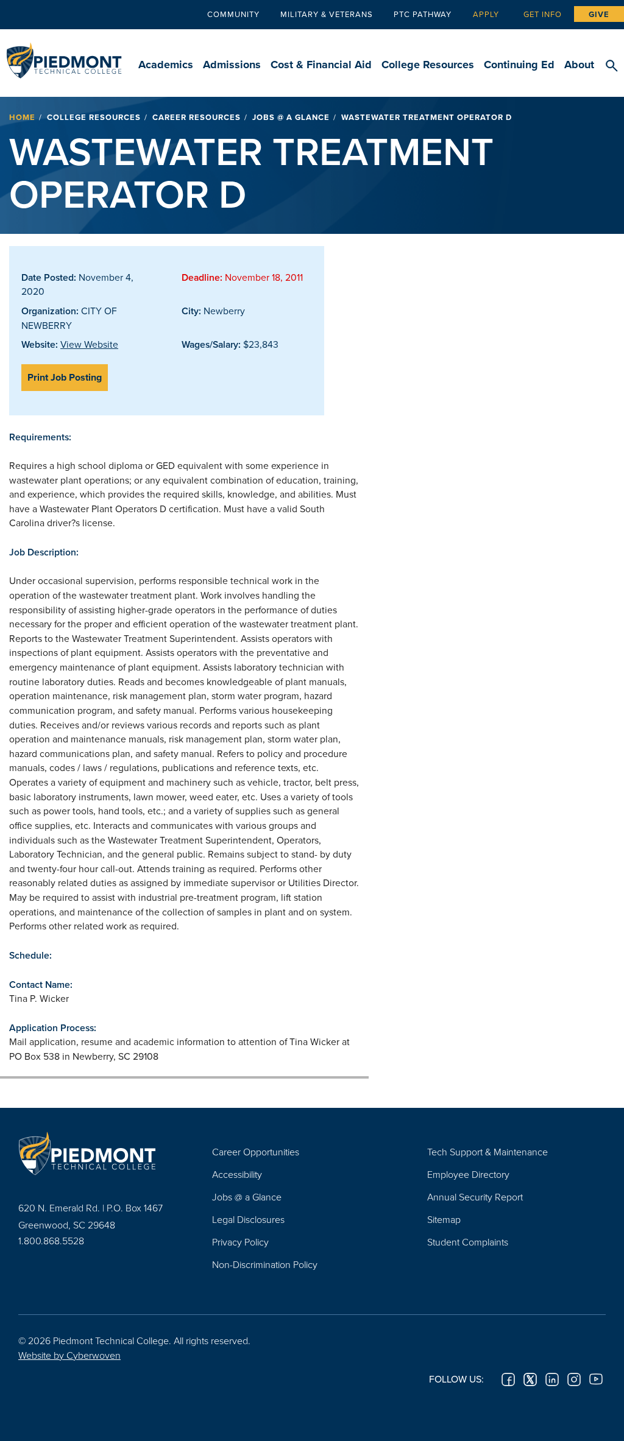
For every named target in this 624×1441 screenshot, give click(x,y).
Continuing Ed (519, 64)
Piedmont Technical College (64, 54)
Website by (69, 1355)
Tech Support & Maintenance (487, 1151)
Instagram (574, 1379)
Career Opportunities (255, 1151)
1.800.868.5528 (51, 1240)
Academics (165, 64)
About (579, 64)
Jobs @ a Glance (291, 117)
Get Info (542, 14)
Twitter (530, 1379)
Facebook (508, 1379)
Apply (486, 14)
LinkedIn (552, 1379)
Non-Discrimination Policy (264, 1264)
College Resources (427, 64)
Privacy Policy (240, 1242)
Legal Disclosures (248, 1219)
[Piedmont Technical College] (97, 1153)
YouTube (596, 1379)
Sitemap (444, 1219)
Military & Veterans (326, 14)
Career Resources (196, 117)
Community (233, 14)
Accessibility (237, 1174)
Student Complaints (467, 1242)
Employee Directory (468, 1174)
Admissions (232, 64)
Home (22, 117)
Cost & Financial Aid (321, 64)
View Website (89, 344)
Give (599, 14)
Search (611, 66)
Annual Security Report (475, 1196)
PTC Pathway (423, 14)
